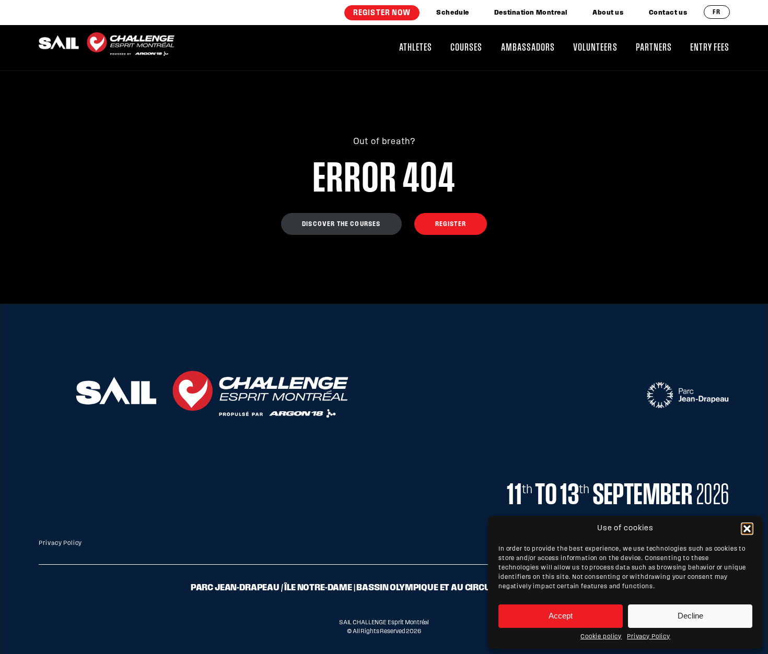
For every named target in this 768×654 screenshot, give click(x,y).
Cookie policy (601, 637)
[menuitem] (382, 12)
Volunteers (595, 47)
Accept (561, 615)
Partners (654, 47)
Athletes (415, 47)
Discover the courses (341, 224)
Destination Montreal (530, 12)
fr (716, 12)
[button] (747, 529)
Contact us (668, 12)
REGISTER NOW (382, 13)
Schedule (452, 12)
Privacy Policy (648, 637)
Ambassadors (528, 47)
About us (607, 12)
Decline (690, 615)
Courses (466, 47)
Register (450, 224)
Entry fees (710, 47)
